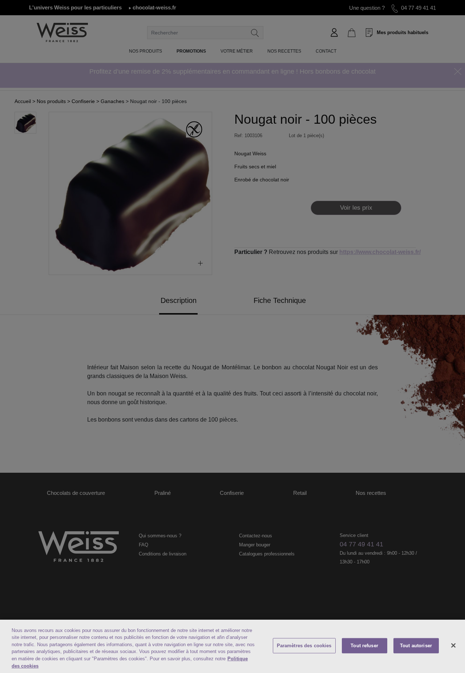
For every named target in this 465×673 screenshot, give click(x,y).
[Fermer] (453, 645)
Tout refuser (364, 645)
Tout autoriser (416, 645)
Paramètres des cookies (304, 645)
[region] (232, 646)
